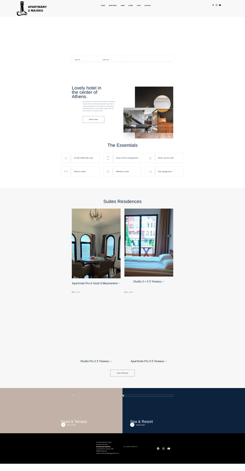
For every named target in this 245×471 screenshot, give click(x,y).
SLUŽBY (130, 5)
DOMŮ (103, 5)
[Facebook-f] (213, 5)
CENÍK (123, 5)
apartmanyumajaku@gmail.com (107, 453)
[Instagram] (216, 5)
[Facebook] (158, 448)
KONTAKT (148, 5)
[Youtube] (220, 5)
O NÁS (139, 5)
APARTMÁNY (113, 5)
